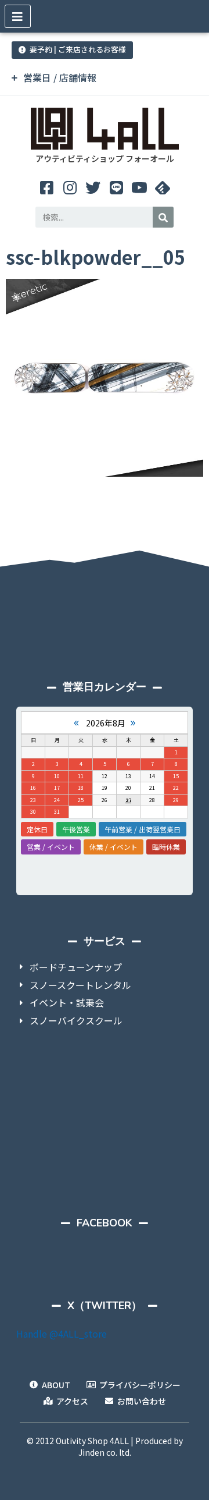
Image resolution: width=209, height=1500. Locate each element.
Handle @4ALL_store (61, 1334)
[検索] (163, 217)
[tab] (104, 78)
